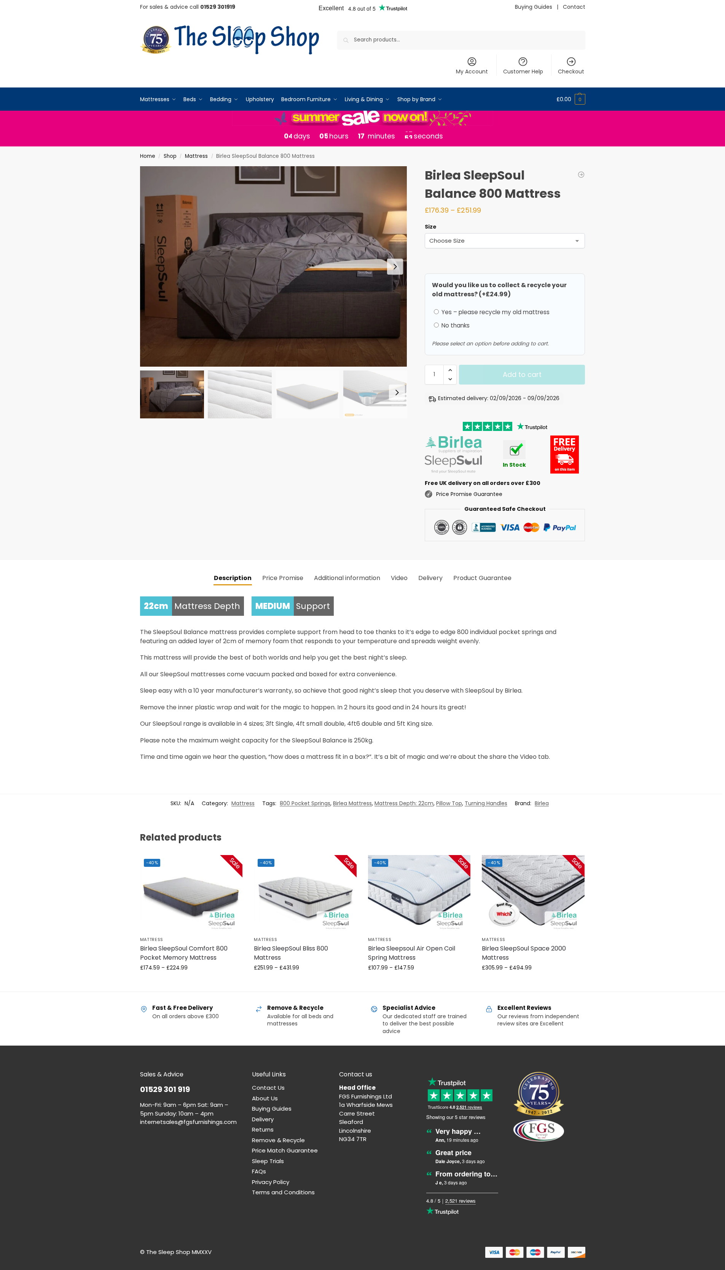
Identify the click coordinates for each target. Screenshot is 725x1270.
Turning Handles (486, 803)
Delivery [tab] (430, 578)
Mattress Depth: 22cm (403, 803)
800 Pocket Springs (305, 803)
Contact (574, 7)
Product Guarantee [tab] (482, 578)
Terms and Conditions (283, 1192)
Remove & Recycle (278, 1140)
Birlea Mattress (352, 803)
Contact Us (268, 1088)
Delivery (263, 1119)
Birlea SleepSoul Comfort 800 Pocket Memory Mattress (184, 953)
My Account (472, 71)
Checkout (571, 71)
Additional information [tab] (347, 578)
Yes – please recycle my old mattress (495, 312)
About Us (265, 1098)
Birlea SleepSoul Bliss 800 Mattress (291, 953)
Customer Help (523, 71)
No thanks (455, 325)
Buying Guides (533, 7)
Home (147, 156)
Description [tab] (233, 578)
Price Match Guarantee (285, 1150)
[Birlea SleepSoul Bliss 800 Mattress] (581, 174)
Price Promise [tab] (282, 578)
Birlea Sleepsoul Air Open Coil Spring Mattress (411, 953)
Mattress (196, 156)
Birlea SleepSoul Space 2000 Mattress (524, 953)
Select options (191, 984)
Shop (170, 156)
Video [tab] (399, 578)
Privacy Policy (270, 1182)
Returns (263, 1129)
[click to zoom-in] (273, 266)
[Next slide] (395, 267)
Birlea (542, 803)
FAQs (259, 1171)
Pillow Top (449, 803)
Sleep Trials (268, 1161)
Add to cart (522, 374)
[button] (570, 99)
